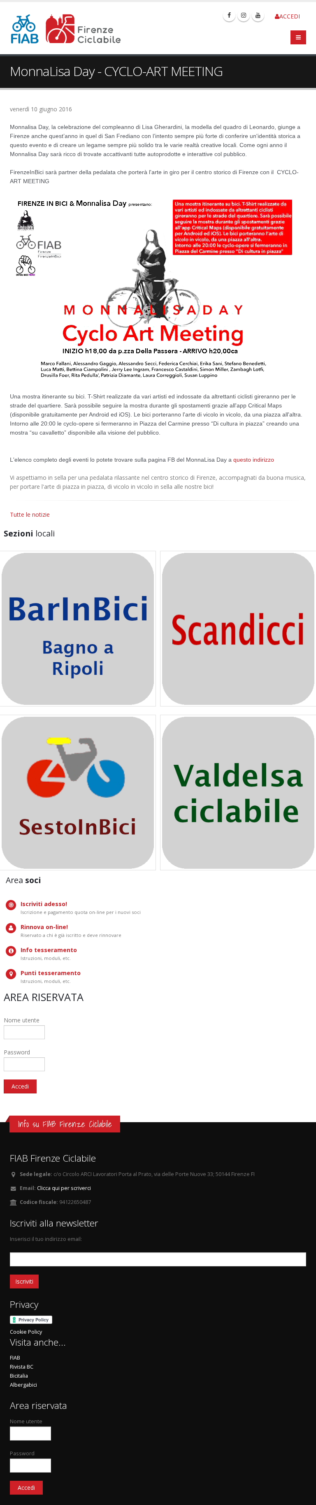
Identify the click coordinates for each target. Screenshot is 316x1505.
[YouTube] (258, 15)
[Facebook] (229, 15)
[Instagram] (243, 15)
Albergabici (23, 1384)
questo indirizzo (253, 459)
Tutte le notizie (30, 514)
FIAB (15, 1357)
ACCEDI (289, 16)
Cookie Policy (26, 1331)
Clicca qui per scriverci (64, 1188)
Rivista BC (21, 1366)
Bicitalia (19, 1375)
